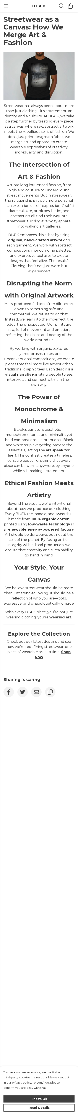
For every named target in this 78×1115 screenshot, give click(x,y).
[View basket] (70, 6)
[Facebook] (8, 692)
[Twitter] (22, 692)
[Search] (61, 6)
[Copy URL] (50, 692)
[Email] (36, 692)
